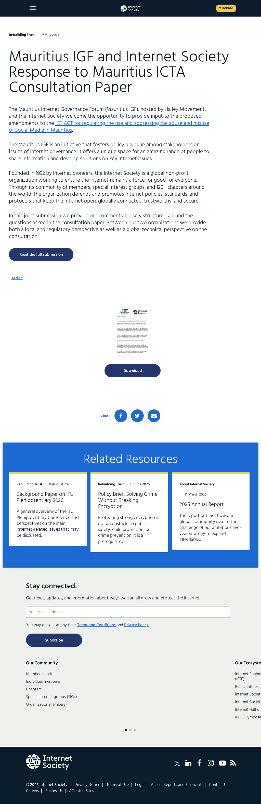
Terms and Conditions (96, 625)
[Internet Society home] (130, 8)
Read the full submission (41, 254)
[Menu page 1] (126, 730)
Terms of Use (118, 785)
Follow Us (54, 791)
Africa (16, 278)
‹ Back (105, 416)
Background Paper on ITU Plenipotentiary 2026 (45, 497)
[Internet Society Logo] (49, 762)
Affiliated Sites (81, 791)
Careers (32, 791)
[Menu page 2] (130, 730)
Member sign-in (39, 674)
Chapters (34, 689)
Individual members (43, 681)
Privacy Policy (136, 625)
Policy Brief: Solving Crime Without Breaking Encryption (128, 500)
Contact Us (218, 785)
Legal (140, 785)
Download (132, 371)
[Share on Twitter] (137, 415)
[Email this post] (154, 415)
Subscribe (54, 640)
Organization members (45, 704)
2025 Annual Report (201, 504)
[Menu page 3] (135, 730)
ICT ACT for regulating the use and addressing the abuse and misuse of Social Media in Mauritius (109, 127)
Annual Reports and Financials (177, 785)
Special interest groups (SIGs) (51, 697)
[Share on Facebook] (120, 415)
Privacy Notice (87, 785)
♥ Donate (226, 8)
